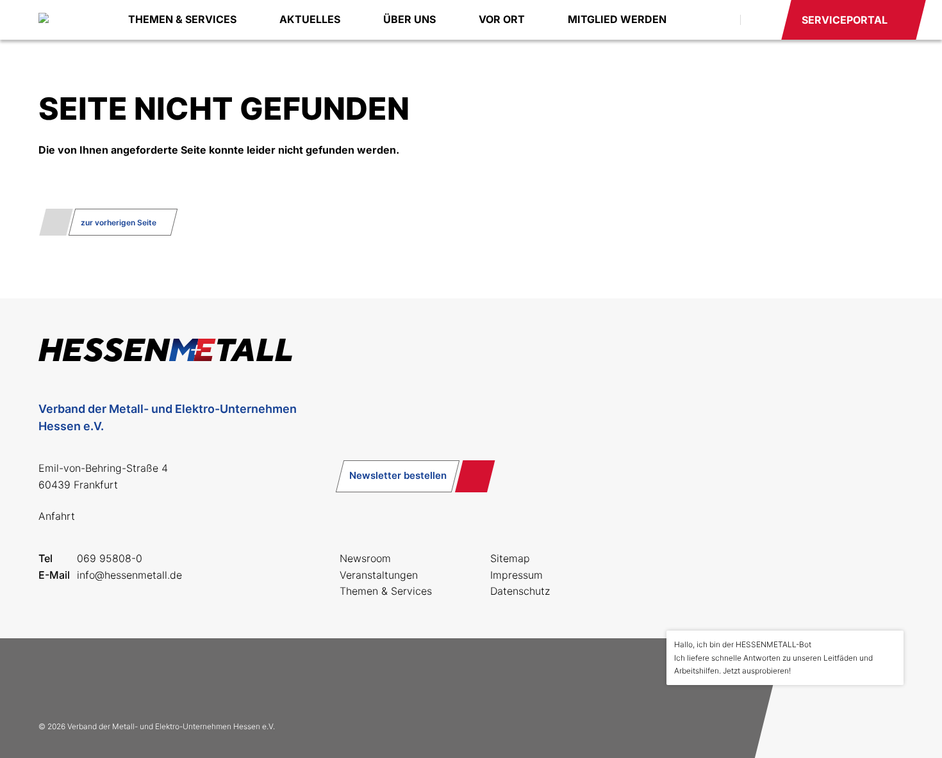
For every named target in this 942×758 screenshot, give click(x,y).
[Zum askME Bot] (885, 713)
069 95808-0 (109, 558)
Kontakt (760, 20)
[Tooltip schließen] (889, 644)
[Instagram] (94, 679)
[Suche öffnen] (716, 20)
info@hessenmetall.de (129, 574)
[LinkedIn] (135, 679)
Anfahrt (56, 516)
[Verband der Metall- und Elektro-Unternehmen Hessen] (70, 20)
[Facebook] (53, 679)
